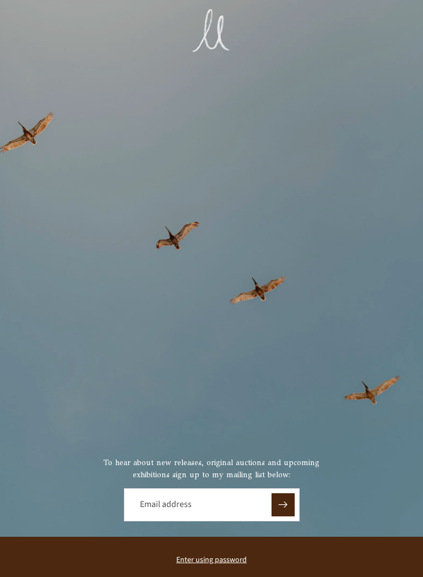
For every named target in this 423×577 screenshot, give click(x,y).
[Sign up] (283, 504)
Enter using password (211, 559)
